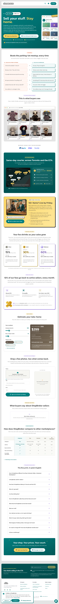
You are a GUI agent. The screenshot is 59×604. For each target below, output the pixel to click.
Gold (18, 342)
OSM (29, 186)
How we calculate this (11, 348)
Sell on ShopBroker (36, 584)
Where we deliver (23, 586)
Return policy (37, 596)
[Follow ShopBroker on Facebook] (7, 590)
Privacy (33, 571)
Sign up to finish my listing (19, 394)
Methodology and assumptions (11, 459)
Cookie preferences (45, 596)
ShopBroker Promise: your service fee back (37, 587)
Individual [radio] (10, 13)
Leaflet (24, 186)
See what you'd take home (30, 36)
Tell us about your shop (16, 221)
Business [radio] (17, 13)
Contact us (47, 586)
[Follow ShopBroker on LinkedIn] (10, 590)
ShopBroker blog (48, 584)
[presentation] (18, 374)
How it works (35, 589)
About (46, 588)
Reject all (7, 600)
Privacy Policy (17, 597)
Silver (9, 342)
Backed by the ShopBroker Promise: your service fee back (16, 42)
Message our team (38, 550)
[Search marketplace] (45, 3)
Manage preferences (27, 600)
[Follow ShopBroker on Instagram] (5, 590)
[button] (8, 169)
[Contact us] (56, 601)
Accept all (15, 600)
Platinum (10, 345)
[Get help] (48, 3)
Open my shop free (12, 36)
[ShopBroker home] (8, 3)
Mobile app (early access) (37, 591)
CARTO (27, 186)
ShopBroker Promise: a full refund (25, 589)
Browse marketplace (23, 584)
